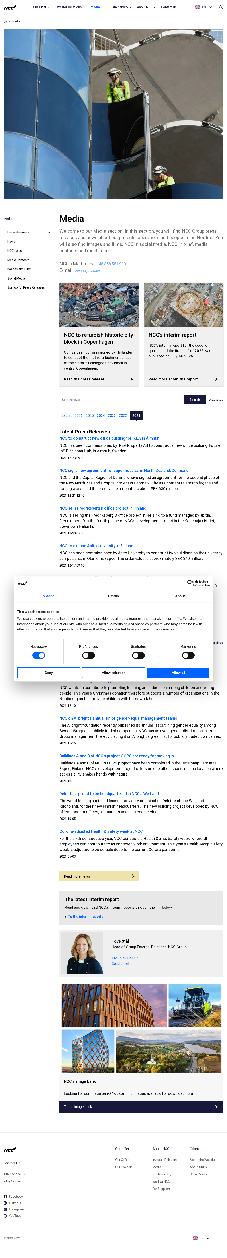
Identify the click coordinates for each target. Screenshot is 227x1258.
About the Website (203, 1160)
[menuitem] (41, 7)
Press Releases (18, 232)
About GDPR (198, 1167)
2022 (123, 415)
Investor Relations (165, 1160)
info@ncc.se (12, 1181)
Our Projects (124, 1167)
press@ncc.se (87, 270)
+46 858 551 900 (111, 264)
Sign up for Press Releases (26, 287)
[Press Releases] (48, 232)
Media (157, 1167)
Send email (120, 963)
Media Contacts (18, 260)
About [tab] (180, 596)
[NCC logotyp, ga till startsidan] (11, 7)
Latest (67, 415)
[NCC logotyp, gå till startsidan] (58, 1149)
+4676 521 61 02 (125, 958)
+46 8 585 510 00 (15, 1174)
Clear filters (216, 400)
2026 (79, 415)
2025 (90, 415)
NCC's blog (14, 250)
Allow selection (113, 673)
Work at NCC (161, 1181)
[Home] (5, 21)
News (11, 241)
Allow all (178, 673)
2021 (136, 415)
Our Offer (122, 1160)
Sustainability (162, 1174)
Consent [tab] (47, 596)
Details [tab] (113, 596)
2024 (101, 415)
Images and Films (19, 269)
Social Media (16, 278)
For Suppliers (162, 1189)
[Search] (220, 7)
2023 (112, 415)
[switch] (88, 655)
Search (195, 400)
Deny (49, 673)
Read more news (77, 876)
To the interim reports (85, 917)
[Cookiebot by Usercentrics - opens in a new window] (190, 583)
